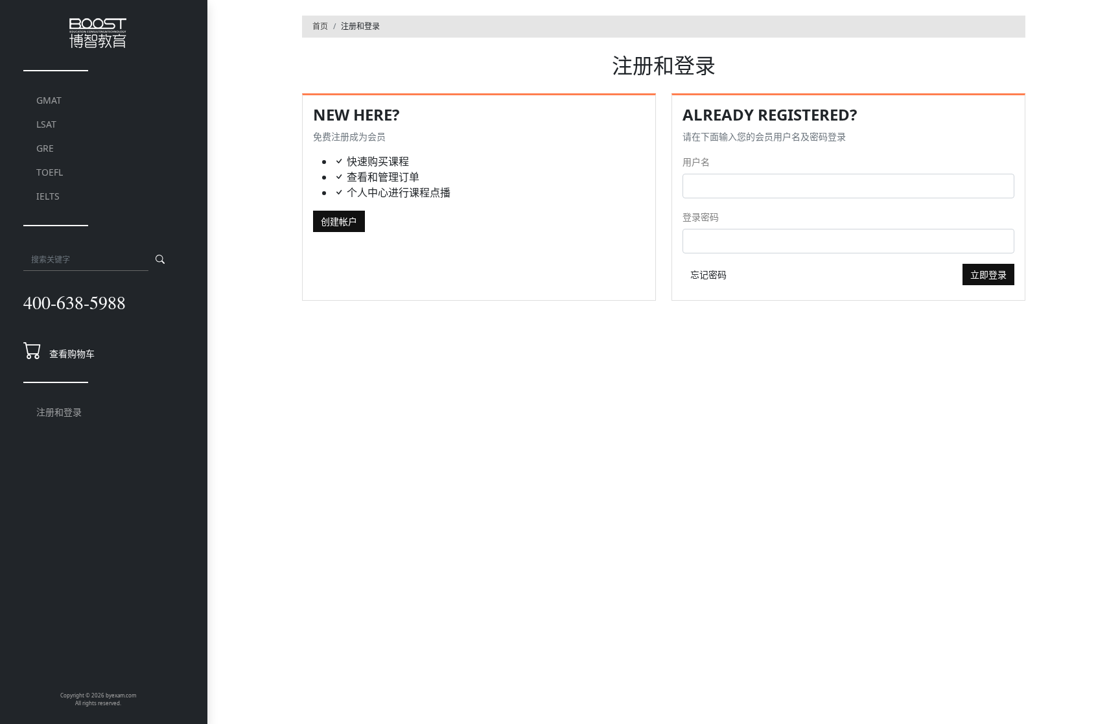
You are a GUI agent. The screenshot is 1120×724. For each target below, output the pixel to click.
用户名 (696, 162)
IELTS (48, 196)
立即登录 (988, 274)
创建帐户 (339, 221)
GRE (45, 148)
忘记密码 (708, 274)
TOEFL (49, 172)
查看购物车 (72, 353)
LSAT (46, 124)
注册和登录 (59, 412)
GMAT (49, 100)
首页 (320, 26)
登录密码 (700, 217)
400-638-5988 (74, 302)
